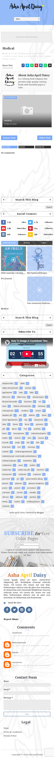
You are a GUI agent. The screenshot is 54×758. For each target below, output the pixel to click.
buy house (28, 402)
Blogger (40, 513)
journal (27, 56)
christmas (41, 406)
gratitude (37, 429)
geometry (39, 424)
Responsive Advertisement (26, 37)
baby (21, 392)
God (25, 429)
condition (6, 56)
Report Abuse (11, 619)
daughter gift (7, 415)
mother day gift (24, 470)
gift (3, 429)
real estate (6, 492)
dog (26, 420)
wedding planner (33, 502)
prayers (17, 488)
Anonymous (17, 633)
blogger (6, 147)
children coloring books (22, 406)
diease (20, 56)
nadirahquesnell (19, 643)
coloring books (7, 411)
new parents (7, 474)
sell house (19, 497)
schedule (33, 492)
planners (18, 483)
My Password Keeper (37, 273)
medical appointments (23, 452)
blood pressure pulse (9, 402)
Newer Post (9, 137)
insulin (4, 438)
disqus (22, 147)
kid (28, 442)
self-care (5, 497)
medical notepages (9, 461)
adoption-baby (7, 383)
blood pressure (38, 397)
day (20, 415)
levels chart (6, 447)
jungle (17, 442)
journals (5, 442)
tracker (17, 502)
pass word (6, 479)
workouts (5, 506)
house (4, 433)
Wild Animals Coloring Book (13, 273)
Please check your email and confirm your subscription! (27, 552)
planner (5, 483)
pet (18, 479)
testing (4, 502)
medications (7, 465)
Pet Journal (6, 278)
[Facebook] (7, 610)
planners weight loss (36, 483)
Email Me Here (14, 603)
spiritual (33, 497)
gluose (14, 429)
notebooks (22, 474)
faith (4, 424)
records (12, 59)
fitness (15, 424)
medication (27, 461)
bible (31, 392)
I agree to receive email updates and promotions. (28, 550)
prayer (4, 488)
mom (21, 465)
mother (32, 465)
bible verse (6, 397)
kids (37, 442)
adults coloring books (10, 388)
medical (34, 56)
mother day (6, 470)
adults (22, 383)
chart (4, 406)
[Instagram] (21, 610)
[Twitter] (14, 610)
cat (40, 402)
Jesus (29, 438)
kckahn (15, 652)
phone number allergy (34, 479)
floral (27, 424)
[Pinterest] (29, 610)
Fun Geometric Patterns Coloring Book (39, 303)
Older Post (44, 137)
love (19, 447)
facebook (40, 147)
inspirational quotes (38, 433)
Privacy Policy (10, 736)
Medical (8, 120)
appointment (38, 53)
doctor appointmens (9, 420)
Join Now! (27, 555)
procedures (31, 488)
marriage (31, 447)
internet (18, 438)
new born (40, 470)
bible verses (21, 397)
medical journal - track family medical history (19, 456)
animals (28, 388)
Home (6, 728)
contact (14, 56)
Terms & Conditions (13, 732)
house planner (19, 433)
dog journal (38, 420)
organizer (37, 474)
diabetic (32, 415)
